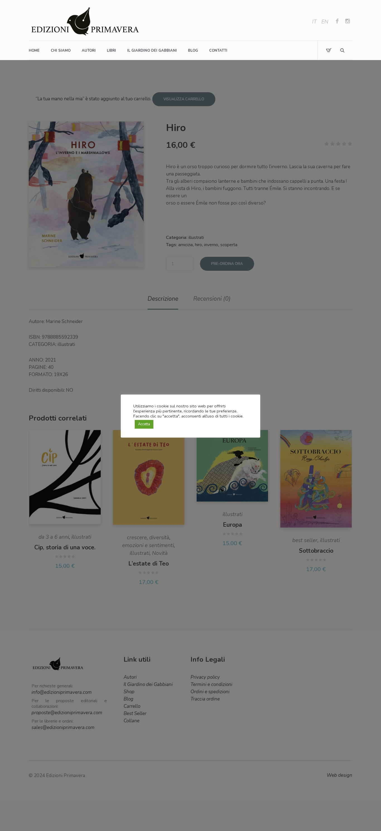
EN (324, 21)
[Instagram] (347, 21)
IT (314, 21)
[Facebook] (337, 21)
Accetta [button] (144, 424)
